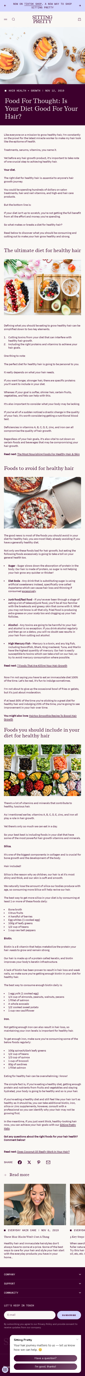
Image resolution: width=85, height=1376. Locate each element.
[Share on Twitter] (29, 1162)
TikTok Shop (33, 4)
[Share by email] (48, 1162)
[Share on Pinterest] (38, 1162)
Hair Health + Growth (24, 91)
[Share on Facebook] (19, 1162)
